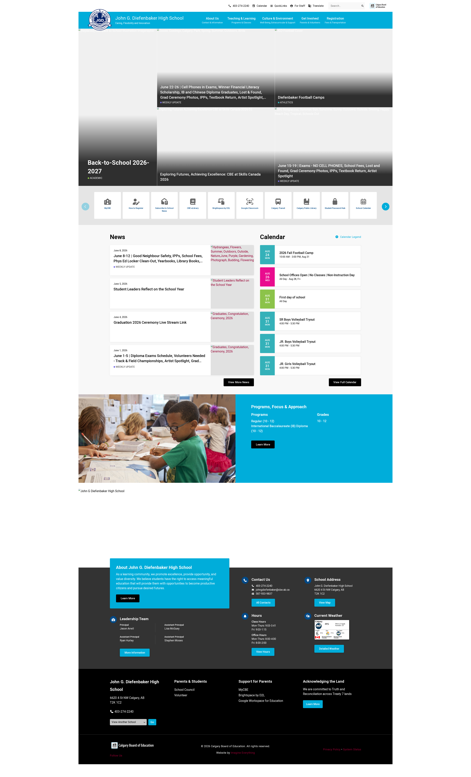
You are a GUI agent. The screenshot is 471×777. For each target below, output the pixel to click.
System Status (352, 749)
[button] (386, 206)
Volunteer (180, 695)
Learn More (263, 444)
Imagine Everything (243, 752)
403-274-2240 (264, 585)
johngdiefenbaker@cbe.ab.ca (272, 589)
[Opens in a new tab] (377, 6)
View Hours (263, 651)
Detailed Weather (329, 648)
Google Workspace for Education (261, 701)
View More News (238, 382)
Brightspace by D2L (252, 695)
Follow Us (116, 755)
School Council (184, 689)
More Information (134, 652)
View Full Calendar (344, 382)
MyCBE (243, 689)
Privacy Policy (331, 749)
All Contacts (263, 602)
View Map (325, 602)
